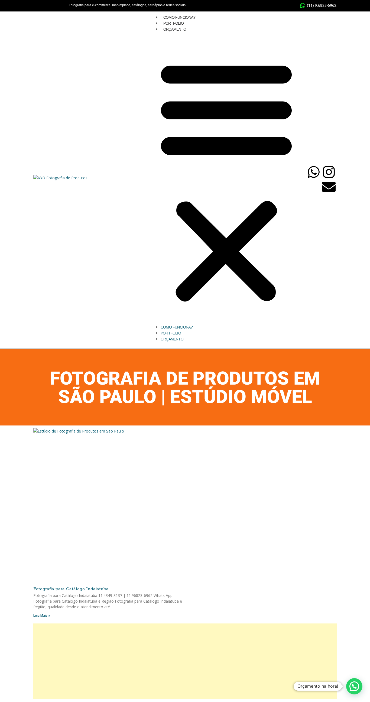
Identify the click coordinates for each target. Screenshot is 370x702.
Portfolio (173, 23)
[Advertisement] (185, 661)
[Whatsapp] (313, 172)
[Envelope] (329, 187)
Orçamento (174, 29)
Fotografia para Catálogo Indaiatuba (71, 589)
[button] (226, 180)
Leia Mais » (41, 615)
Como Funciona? (179, 17)
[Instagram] (329, 172)
